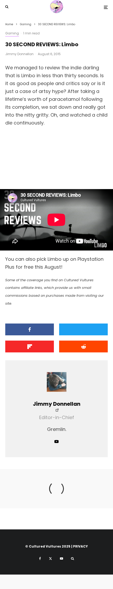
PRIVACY (80, 546)
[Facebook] (40, 558)
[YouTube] (61, 558)
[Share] (29, 329)
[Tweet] (83, 329)
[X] (50, 558)
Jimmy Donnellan (19, 54)
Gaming (12, 33)
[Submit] (83, 346)
